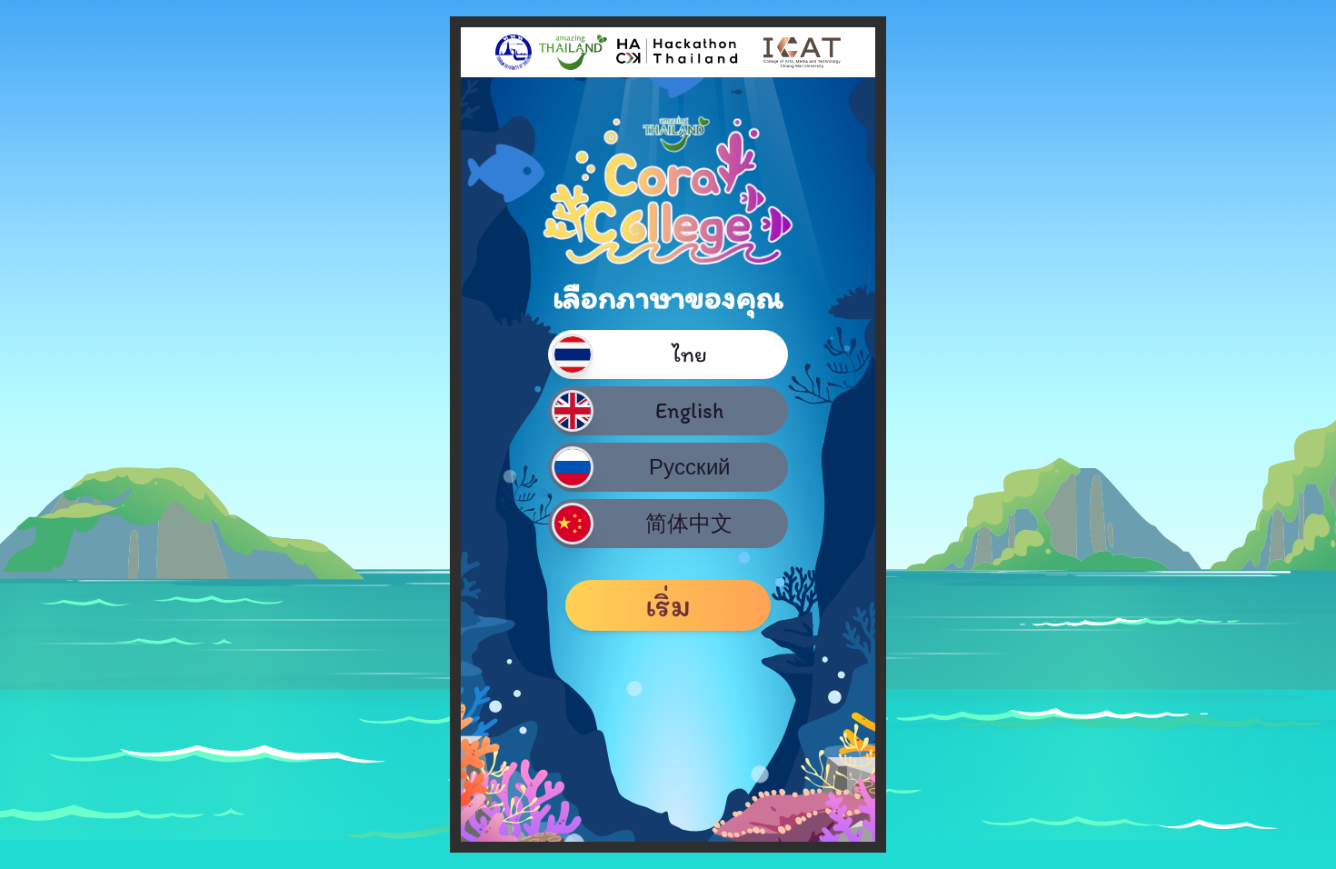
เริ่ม (668, 604)
